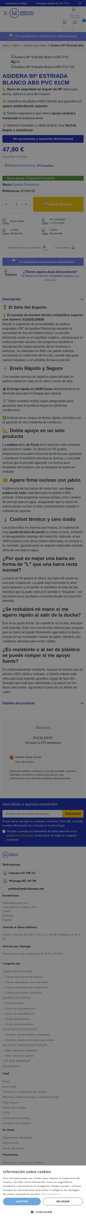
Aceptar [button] (22, 1201)
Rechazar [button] (63, 1201)
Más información (51, 1194)
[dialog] (43, 1192)
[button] (43, 1212)
